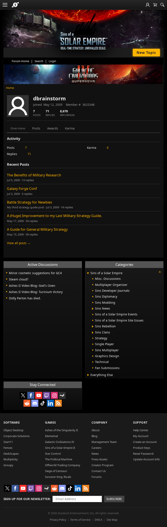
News (95, 454)
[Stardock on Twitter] (23, 395)
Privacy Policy (58, 520)
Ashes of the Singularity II (61, 430)
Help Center (140, 430)
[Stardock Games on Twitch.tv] (46, 395)
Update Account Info (146, 459)
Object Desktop (13, 430)
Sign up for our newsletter (26, 499)
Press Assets (99, 459)
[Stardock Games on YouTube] (39, 395)
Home (10, 88)
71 (29, 154)
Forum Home (20, 61)
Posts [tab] (36, 128)
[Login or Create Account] (147, 5)
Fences (7, 448)
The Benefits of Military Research (34, 175)
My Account (141, 436)
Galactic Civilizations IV (59, 442)
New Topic (146, 52)
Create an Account (145, 442)
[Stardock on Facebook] (31, 395)
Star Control (53, 454)
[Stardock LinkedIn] (50, 403)
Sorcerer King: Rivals (58, 477)
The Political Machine (58, 459)
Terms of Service (80, 520)
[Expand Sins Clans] (93, 332)
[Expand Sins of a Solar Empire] (88, 273)
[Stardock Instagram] (54, 395)
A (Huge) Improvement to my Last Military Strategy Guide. (54, 215)
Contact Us (99, 471)
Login (52, 61)
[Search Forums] (162, 5)
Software (11, 422)
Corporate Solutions (16, 436)
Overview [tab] (17, 128)
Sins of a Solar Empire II (60, 448)
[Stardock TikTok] (43, 403)
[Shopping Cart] (155, 5)
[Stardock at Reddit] (27, 403)
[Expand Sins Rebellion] (93, 326)
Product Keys (141, 448)
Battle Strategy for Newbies (29, 202)
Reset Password (143, 454)
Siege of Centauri (56, 471)
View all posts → (18, 243)
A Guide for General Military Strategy (37, 229)
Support (140, 422)
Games (50, 422)
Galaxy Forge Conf (22, 188)
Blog (94, 436)
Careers (96, 448)
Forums (97, 477)
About (96, 430)
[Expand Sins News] (93, 309)
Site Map (112, 520)
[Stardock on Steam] (62, 395)
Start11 (8, 442)
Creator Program (103, 465)
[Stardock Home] (15, 4)
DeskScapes (11, 454)
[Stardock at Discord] (35, 403)
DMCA (98, 520)
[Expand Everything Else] (88, 375)
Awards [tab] (52, 128)
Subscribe (114, 499)
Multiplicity (10, 459)
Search (39, 61)
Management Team (104, 442)
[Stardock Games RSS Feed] (58, 403)
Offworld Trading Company (62, 465)
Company (99, 422)
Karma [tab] (70, 128)
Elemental (51, 436)
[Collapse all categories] (159, 272)
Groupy (8, 465)
